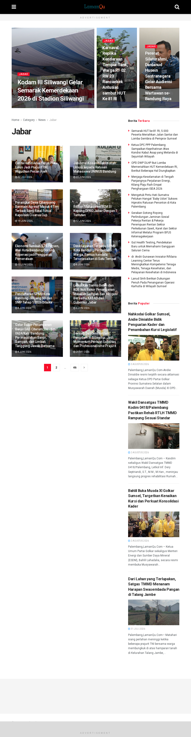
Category (29, 120)
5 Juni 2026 (82, 308)
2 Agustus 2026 (139, 452)
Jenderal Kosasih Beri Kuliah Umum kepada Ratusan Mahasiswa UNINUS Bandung (94, 167)
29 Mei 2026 (82, 352)
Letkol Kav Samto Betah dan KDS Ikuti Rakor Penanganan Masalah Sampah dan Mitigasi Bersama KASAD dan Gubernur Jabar (95, 293)
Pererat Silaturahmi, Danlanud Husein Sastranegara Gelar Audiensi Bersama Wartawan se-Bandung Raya (158, 76)
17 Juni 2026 (83, 221)
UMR (32, 107)
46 (74, 367)
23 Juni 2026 (83, 177)
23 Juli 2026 (154, 107)
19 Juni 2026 (25, 221)
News (42, 120)
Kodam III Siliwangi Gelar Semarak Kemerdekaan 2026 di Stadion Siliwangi (50, 90)
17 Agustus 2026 (115, 107)
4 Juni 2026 (24, 352)
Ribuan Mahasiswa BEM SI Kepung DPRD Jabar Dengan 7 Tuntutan (95, 211)
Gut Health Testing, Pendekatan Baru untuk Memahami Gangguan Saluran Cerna (153, 246)
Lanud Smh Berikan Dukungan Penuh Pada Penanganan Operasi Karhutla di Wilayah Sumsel (152, 282)
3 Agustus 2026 (139, 364)
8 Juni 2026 (82, 264)
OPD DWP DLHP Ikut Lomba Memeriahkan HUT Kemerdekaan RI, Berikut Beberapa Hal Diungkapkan (154, 166)
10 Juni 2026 (25, 264)
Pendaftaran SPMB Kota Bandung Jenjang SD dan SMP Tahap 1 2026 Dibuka (33, 298)
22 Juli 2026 (24, 177)
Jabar (23, 74)
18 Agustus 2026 (49, 107)
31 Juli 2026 (137, 629)
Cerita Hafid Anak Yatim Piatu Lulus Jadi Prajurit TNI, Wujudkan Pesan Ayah (36, 167)
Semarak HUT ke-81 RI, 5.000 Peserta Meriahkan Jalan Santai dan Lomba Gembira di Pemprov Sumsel (154, 134)
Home (15, 120)
